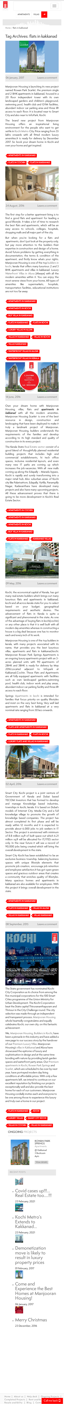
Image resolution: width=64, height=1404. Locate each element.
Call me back (51, 1401)
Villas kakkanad (17, 344)
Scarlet (9, 1069)
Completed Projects (14, 1400)
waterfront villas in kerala (23, 359)
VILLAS (36, 15)
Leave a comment (47, 78)
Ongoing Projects (50, 1397)
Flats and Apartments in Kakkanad (27, 727)
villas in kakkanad (40, 270)
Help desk (32, 1397)
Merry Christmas (31, 1317)
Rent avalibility (37, 1400)
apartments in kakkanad (31, 94)
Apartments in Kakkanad (22, 156)
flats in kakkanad (40, 163)
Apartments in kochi (27, 696)
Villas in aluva (41, 908)
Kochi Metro (22, 131)
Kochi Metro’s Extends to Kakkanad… (28, 1219)
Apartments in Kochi (19, 309)
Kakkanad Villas (42, 539)
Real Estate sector (35, 447)
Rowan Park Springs (39, 1065)
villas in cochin (17, 1125)
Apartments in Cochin (20, 510)
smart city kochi (37, 1118)
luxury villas (15, 1118)
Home (8, 28)
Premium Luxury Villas (25, 1044)
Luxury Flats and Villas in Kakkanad (28, 742)
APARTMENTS (24, 15)
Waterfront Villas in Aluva (19, 273)
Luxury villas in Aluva (20, 330)
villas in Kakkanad (26, 1047)
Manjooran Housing (44, 1017)
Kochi (36, 1111)
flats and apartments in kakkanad (37, 599)
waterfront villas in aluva (23, 351)
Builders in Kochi (43, 1033)
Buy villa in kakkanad (20, 316)
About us (18, 1397)
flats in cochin (16, 163)
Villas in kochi (42, 337)
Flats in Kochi (40, 323)
